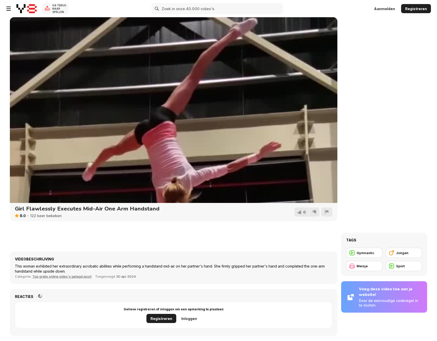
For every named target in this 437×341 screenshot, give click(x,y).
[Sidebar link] (9, 9)
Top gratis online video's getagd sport (62, 276)
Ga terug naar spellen (59, 8)
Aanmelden (384, 9)
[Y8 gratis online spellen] (26, 8)
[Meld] (326, 212)
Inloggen (189, 318)
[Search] (157, 8)
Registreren (416, 9)
